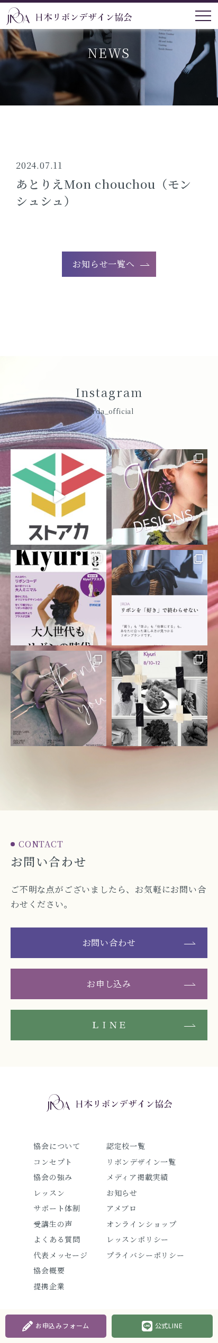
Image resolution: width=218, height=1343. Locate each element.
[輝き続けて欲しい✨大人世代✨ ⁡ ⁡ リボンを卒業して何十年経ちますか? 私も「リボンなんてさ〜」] (58, 597)
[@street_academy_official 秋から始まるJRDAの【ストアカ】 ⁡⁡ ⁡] (58, 497)
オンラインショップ (141, 1224)
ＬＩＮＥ (108, 1025)
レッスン (49, 1192)
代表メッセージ (60, 1255)
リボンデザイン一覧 (141, 1161)
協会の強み (52, 1177)
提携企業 (49, 1286)
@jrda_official (109, 411)
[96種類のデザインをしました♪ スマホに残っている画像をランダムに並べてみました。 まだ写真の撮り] (159, 497)
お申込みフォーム (62, 1325)
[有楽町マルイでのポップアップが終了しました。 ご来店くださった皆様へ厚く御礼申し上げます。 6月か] (58, 698)
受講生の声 (52, 1224)
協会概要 (49, 1270)
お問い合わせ (109, 942)
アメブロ (121, 1208)
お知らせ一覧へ (103, 264)
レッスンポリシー (137, 1239)
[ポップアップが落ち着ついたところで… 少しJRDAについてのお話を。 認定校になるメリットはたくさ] (159, 597)
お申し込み (109, 984)
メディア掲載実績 (137, 1177)
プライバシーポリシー (145, 1255)
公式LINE (169, 1325)
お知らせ (122, 1192)
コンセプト (52, 1161)
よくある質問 (56, 1239)
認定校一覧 (126, 1146)
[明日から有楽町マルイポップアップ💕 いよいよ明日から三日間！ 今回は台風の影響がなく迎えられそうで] (159, 698)
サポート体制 (56, 1208)
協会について (56, 1146)
